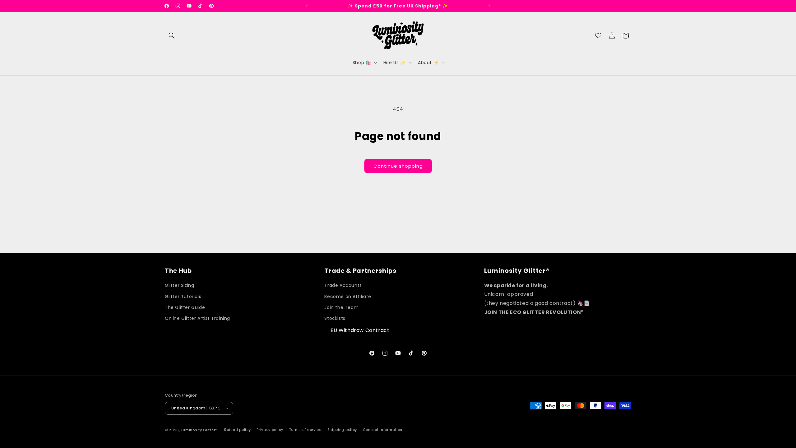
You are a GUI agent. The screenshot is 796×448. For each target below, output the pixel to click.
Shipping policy (342, 429)
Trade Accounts (343, 285)
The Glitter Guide (185, 307)
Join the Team (341, 307)
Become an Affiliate (347, 296)
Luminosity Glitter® (199, 429)
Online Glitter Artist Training (197, 318)
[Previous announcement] (307, 6)
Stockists (334, 318)
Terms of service (305, 429)
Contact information (382, 429)
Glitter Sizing (179, 285)
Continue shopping (398, 166)
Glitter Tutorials (183, 296)
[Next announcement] (489, 6)
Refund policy (237, 429)
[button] (171, 35)
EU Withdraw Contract (360, 330)
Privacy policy (270, 429)
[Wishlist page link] (598, 35)
